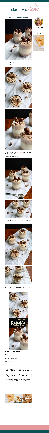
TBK (47, 431)
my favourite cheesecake (19, 152)
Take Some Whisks (5, 431)
